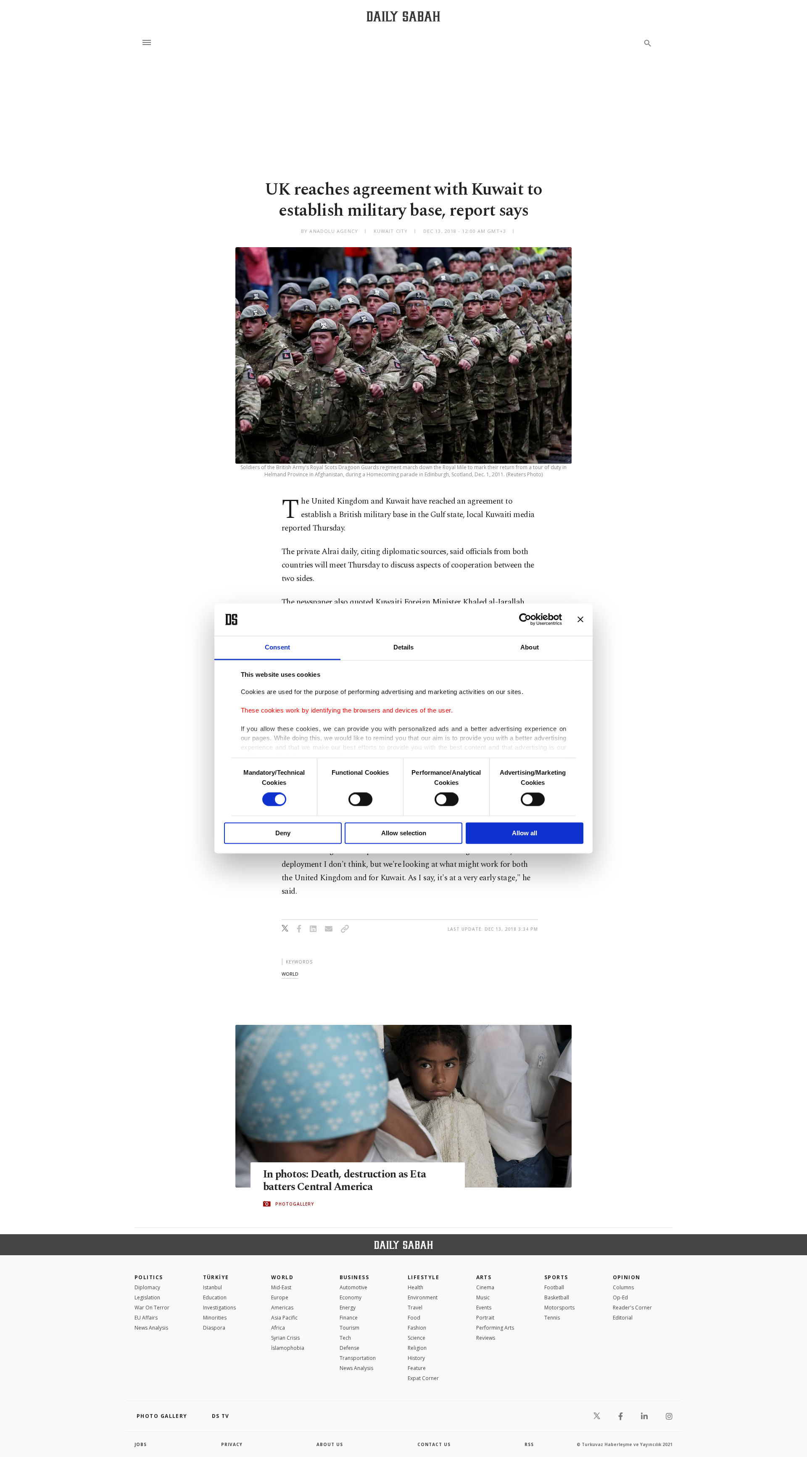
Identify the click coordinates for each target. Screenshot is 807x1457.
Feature (417, 1368)
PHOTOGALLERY (294, 1204)
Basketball (556, 1297)
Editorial (623, 1317)
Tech (345, 1337)
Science (416, 1337)
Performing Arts (495, 1327)
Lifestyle (423, 1277)
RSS (529, 1444)
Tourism (349, 1327)
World (282, 1277)
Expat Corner (423, 1378)
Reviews (485, 1337)
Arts (484, 1277)
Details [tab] (403, 647)
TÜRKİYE (216, 1277)
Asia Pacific (284, 1317)
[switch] (360, 799)
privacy (232, 1444)
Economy (350, 1297)
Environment (423, 1297)
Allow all (524, 833)
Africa (278, 1327)
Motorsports (559, 1307)
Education (215, 1297)
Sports (556, 1277)
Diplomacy (147, 1287)
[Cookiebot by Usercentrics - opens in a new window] (525, 619)
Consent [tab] (277, 647)
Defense (349, 1347)
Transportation (358, 1358)
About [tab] (529, 647)
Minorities (215, 1317)
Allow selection (403, 833)
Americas (282, 1307)
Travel (415, 1307)
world (290, 974)
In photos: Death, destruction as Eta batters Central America (344, 1181)
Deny (282, 833)
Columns (623, 1287)
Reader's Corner (632, 1307)
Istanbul (212, 1287)
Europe (279, 1297)
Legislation (147, 1297)
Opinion (627, 1277)
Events (483, 1307)
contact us (434, 1444)
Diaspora (214, 1327)
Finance (349, 1317)
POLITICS (148, 1277)
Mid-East (281, 1287)
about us (329, 1444)
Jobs (140, 1444)
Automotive (353, 1287)
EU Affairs (146, 1317)
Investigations (219, 1307)
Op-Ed (620, 1297)
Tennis (552, 1317)
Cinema (485, 1287)
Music (483, 1297)
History (416, 1358)
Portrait (485, 1317)
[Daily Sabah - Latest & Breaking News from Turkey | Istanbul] (403, 16)
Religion (417, 1347)
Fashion (417, 1327)
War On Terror (151, 1307)
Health (415, 1287)
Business (354, 1277)
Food (414, 1317)
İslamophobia (287, 1347)
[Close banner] (580, 620)
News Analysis (151, 1327)
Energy (348, 1307)
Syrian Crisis (285, 1337)
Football (554, 1287)
